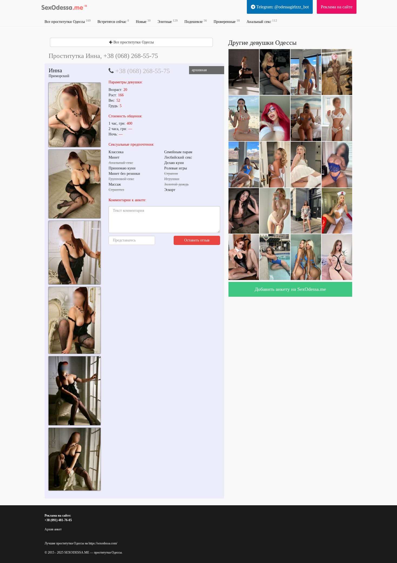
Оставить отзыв (197, 240)
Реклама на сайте (336, 7)
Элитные (167, 21)
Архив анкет (53, 529)
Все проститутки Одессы (68, 21)
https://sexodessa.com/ (103, 543)
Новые (143, 21)
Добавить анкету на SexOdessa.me (290, 289)
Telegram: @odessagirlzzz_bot (282, 7)
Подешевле (195, 21)
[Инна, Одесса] (74, 115)
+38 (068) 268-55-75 (142, 70)
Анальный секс (262, 21)
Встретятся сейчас (113, 21)
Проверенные (227, 21)
